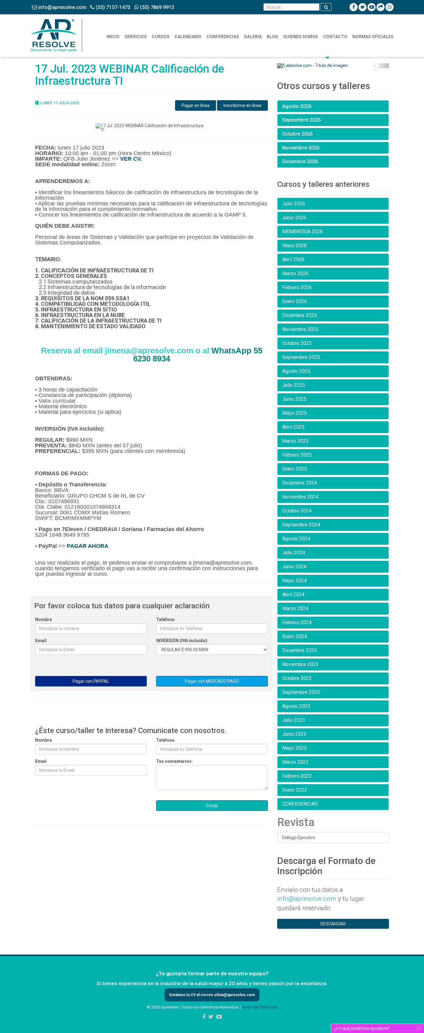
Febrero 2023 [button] (297, 776)
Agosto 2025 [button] (296, 371)
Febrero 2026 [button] (297, 287)
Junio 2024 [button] (294, 567)
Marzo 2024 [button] (295, 608)
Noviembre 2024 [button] (300, 497)
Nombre (43, 619)
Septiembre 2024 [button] (301, 525)
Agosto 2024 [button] (296, 539)
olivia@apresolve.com (234, 995)
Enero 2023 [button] (294, 790)
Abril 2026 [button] (293, 259)
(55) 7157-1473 (112, 7)
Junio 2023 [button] (294, 734)
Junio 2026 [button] (294, 218)
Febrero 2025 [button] (297, 455)
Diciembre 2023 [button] (299, 650)
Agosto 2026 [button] (296, 106)
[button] (285, 65)
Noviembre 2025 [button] (300, 329)
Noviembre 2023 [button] (300, 664)
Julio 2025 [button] (293, 385)
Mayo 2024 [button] (294, 581)
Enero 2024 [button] (294, 636)
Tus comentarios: (174, 761)
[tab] (333, 106)
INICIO (113, 36)
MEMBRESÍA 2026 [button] (302, 232)
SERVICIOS (135, 36)
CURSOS (160, 36)
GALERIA (253, 36)
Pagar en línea (196, 105)
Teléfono (165, 619)
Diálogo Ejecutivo (298, 837)
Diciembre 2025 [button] (299, 315)
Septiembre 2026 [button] (301, 120)
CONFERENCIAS (222, 36)
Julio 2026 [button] (293, 204)
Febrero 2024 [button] (297, 622)
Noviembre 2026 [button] (300, 148)
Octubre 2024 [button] (297, 511)
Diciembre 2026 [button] (300, 161)
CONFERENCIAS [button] (300, 804)
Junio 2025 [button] (294, 399)
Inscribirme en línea (242, 105)
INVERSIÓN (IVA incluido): (182, 640)
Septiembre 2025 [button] (301, 357)
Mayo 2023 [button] (294, 748)
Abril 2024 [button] (293, 594)
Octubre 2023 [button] (297, 678)
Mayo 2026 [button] (294, 245)
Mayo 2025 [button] (294, 413)
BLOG (272, 36)
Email (41, 640)
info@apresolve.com (61, 7)
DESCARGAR (333, 923)
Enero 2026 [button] (294, 301)
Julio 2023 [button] (293, 720)
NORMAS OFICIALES (373, 36)
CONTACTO (335, 36)
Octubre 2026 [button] (297, 134)
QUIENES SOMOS (300, 36)
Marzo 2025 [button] (295, 441)
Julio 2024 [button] (293, 553)
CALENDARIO (187, 36)
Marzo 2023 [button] (295, 762)
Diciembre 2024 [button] (299, 483)
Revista (295, 822)
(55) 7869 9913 (156, 7)
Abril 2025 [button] (293, 427)
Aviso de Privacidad (259, 1007)
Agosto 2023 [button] (296, 706)
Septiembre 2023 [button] (301, 692)
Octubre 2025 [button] (297, 343)
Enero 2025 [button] (294, 469)
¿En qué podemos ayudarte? (362, 1028)
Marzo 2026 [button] (295, 273)
